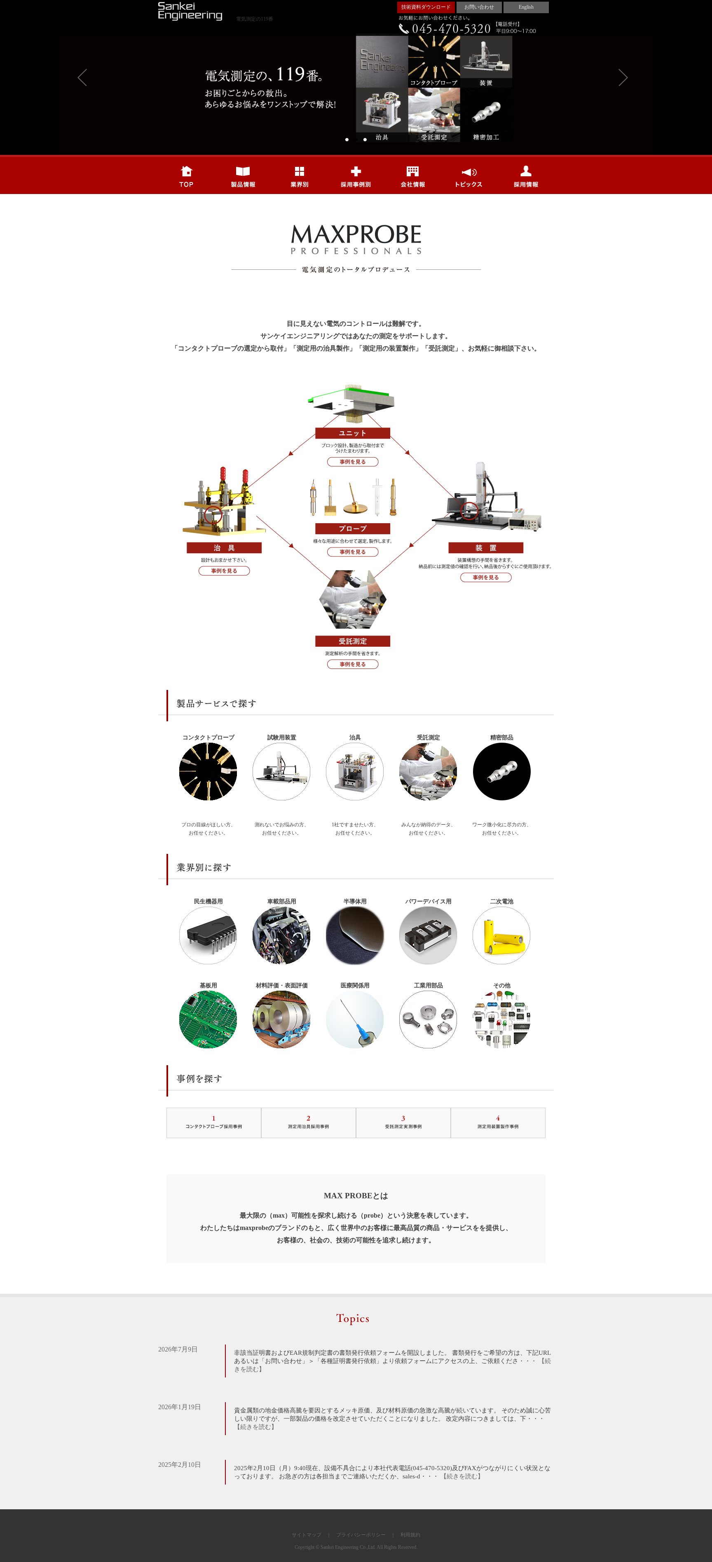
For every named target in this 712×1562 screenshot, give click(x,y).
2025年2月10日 (179, 1464)
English (526, 7)
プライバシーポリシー (361, 1535)
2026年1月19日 (179, 1406)
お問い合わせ (479, 7)
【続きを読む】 (255, 1427)
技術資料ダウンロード (426, 7)
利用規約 (410, 1535)
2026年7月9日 (178, 1349)
